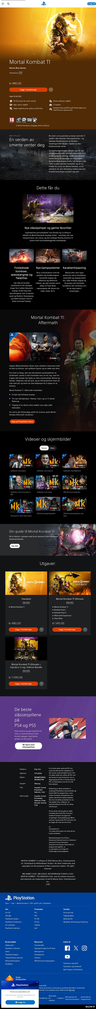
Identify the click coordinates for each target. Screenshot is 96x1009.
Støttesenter (9, 945)
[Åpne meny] (3, 3)
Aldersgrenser (39, 951)
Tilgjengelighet (68, 916)
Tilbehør (37, 925)
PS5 (35, 912)
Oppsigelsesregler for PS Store (44, 948)
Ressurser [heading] (38, 942)
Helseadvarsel (39, 954)
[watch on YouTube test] (54, 358)
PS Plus (36, 922)
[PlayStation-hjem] (43, 3)
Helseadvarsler (54, 829)
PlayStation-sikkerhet (12, 948)
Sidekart (61, 998)
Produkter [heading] (38, 909)
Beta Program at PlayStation (73, 969)
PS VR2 (36, 919)
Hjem (7, 903)
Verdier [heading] (66, 909)
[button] (34, 346)
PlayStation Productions (13, 922)
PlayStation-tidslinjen (12, 928)
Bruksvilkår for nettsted (52, 998)
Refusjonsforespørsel (12, 961)
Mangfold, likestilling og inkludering (75, 922)
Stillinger (8, 916)
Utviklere (37, 958)
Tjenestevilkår (39, 945)
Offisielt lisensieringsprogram (44, 961)
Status (7, 951)
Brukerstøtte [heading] (10, 942)
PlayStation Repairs (11, 954)
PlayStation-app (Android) (72, 966)
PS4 (35, 916)
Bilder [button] (52, 448)
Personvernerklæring (40, 998)
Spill (12, 903)
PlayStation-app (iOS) (70, 963)
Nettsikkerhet (67, 919)
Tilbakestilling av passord (14, 958)
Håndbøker (9, 964)
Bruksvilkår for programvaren (86, 998)
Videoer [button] (44, 448)
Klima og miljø (68, 912)
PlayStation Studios (11, 919)
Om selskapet (10, 925)
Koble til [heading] (66, 942)
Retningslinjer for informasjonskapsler (72, 998)
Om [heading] (6, 909)
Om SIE (7, 912)
